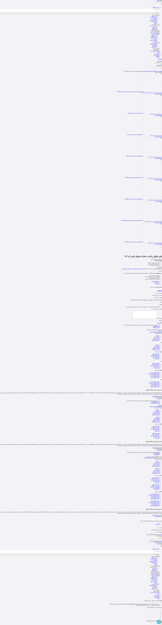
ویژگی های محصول (155, 281)
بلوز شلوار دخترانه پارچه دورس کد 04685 (155, 242)
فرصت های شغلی (155, 340)
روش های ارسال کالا (155, 356)
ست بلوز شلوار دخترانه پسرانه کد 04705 (155, 178)
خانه (161, 71)
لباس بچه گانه (157, 71)
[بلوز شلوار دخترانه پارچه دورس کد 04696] (143, 198)
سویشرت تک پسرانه (155, 376)
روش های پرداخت (155, 355)
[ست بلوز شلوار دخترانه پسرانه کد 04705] (143, 177)
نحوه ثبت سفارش (155, 353)
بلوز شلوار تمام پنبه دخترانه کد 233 (156, 114)
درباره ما (157, 335)
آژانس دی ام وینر (148, 518)
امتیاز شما (159, 309)
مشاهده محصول (158, 93)
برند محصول (156, 282)
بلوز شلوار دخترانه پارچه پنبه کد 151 (156, 135)
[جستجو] (161, 3)
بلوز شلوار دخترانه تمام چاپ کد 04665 (155, 157)
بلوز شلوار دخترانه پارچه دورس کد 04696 (155, 199)
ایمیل (160, 304)
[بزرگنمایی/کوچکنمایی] (161, 623)
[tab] (79, 10)
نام (161, 302)
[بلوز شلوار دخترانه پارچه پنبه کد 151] (144, 134)
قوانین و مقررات (156, 339)
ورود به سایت (159, 535)
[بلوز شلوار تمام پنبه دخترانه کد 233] (145, 113)
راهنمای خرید (159, 267)
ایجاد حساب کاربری (158, 542)
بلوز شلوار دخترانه (145, 71)
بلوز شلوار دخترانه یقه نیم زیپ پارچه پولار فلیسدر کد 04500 (152, 92)
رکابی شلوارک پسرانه (154, 377)
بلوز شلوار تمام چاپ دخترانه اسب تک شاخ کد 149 (153, 221)
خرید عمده (157, 358)
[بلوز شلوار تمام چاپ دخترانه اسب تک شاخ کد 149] (142, 220)
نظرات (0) (157, 283)
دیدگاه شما (159, 318)
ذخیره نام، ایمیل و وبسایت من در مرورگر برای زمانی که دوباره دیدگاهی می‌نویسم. (143, 306)
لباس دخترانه (152, 71)
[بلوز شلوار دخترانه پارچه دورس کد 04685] (143, 241)
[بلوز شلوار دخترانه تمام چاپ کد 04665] (144, 156)
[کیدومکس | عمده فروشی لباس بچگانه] (159, 543)
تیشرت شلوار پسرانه (155, 374)
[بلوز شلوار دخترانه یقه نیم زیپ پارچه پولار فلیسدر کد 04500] (139, 91)
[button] (79, 7)
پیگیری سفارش (156, 357)
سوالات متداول (156, 337)
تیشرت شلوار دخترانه (155, 372)
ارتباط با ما (157, 336)
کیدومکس (158, 268)
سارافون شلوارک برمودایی (153, 373)
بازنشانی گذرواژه (158, 534)
